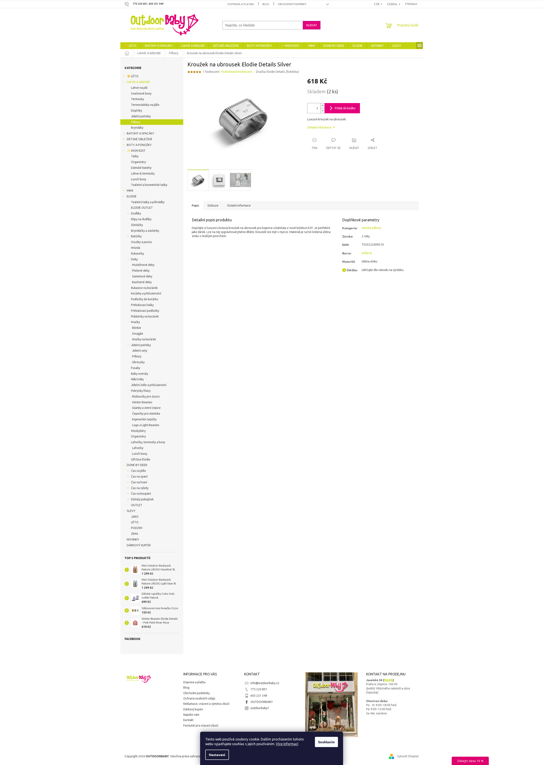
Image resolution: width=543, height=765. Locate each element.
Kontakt (188, 720)
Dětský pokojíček (142, 499)
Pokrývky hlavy (141, 390)
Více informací (287, 744)
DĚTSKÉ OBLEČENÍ (139, 139)
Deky (134, 259)
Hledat (311, 25)
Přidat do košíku (345, 108)
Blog (265, 4)
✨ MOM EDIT (136, 150)
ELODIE (132, 196)
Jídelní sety (139, 350)
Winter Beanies (142, 402)
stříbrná (367, 253)
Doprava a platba (241, 4)
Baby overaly (139, 373)
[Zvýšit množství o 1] (322, 105)
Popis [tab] (195, 205)
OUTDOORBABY (261, 702)
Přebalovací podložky (145, 310)
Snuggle (137, 333)
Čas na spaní (139, 476)
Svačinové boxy (141, 93)
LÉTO (134, 522)
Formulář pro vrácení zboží (200, 725)
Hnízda (135, 247)
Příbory (135, 122)
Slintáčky (137, 225)
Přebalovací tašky (142, 305)
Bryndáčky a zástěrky (145, 230)
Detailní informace (319, 127)
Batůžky (136, 236)
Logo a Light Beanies (145, 425)
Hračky (135, 322)
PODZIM (136, 528)
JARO (134, 516)
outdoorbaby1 (259, 708)
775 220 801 (258, 689)
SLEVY (131, 511)
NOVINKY (133, 539)
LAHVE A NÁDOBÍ (138, 82)
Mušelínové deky (143, 265)
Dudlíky (136, 213)
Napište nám (191, 714)
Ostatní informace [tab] (239, 205)
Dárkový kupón (193, 709)
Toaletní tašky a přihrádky (148, 202)
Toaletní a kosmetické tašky (149, 185)
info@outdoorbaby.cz (264, 683)
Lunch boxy (138, 179)
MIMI (130, 190)
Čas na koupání (141, 493)
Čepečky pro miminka (146, 413)
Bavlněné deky (142, 282)
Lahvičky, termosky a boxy (148, 442)
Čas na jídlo (138, 470)
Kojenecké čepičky (144, 419)
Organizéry (138, 162)
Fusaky (135, 368)
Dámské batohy (141, 167)
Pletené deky (141, 270)
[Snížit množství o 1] (322, 110)
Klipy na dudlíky (141, 219)
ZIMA (134, 533)
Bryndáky (137, 127)
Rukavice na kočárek (144, 288)
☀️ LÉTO (132, 76)
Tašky (134, 156)
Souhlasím (326, 742)
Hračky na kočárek (144, 339)
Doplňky (136, 110)
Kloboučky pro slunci (146, 396)
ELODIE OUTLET (142, 207)
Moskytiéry (138, 431)
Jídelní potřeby (141, 116)
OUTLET (136, 505)
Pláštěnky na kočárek (145, 316)
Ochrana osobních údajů (199, 698)
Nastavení (217, 754)
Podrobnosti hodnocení (236, 71)
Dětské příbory (371, 228)
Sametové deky (142, 276)
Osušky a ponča (141, 242)
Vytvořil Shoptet (408, 756)
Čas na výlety (139, 488)
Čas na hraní (139, 482)
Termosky (137, 99)
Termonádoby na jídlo (145, 104)
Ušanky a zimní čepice (146, 407)
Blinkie (136, 327)
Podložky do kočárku (144, 299)
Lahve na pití (139, 87)
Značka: (277, 71)
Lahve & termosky (143, 173)
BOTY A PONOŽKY (139, 145)
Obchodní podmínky (292, 4)
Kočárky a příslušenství (146, 293)
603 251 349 (258, 695)
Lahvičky (137, 448)
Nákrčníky (137, 379)
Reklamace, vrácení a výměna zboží (206, 703)
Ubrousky (138, 362)
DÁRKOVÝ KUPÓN (139, 545)
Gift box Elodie (140, 459)
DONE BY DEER (137, 465)
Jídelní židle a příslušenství (148, 385)
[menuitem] (130, 45)
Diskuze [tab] (213, 205)
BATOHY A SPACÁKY (140, 133)
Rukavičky (137, 253)
